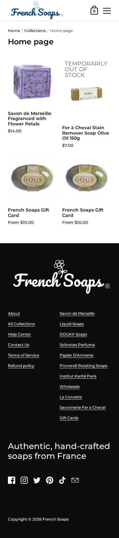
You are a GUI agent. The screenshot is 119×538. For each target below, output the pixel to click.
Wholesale (70, 386)
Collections (35, 30)
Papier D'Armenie (76, 355)
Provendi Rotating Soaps (83, 365)
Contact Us (18, 344)
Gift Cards (69, 417)
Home (14, 30)
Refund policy (21, 365)
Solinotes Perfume (77, 344)
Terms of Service (23, 355)
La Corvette (71, 397)
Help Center (19, 334)
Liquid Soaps (72, 323)
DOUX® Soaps (73, 334)
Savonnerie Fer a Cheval (82, 407)
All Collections (21, 323)
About (14, 313)
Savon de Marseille (77, 313)
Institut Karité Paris (78, 376)
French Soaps (56, 519)
